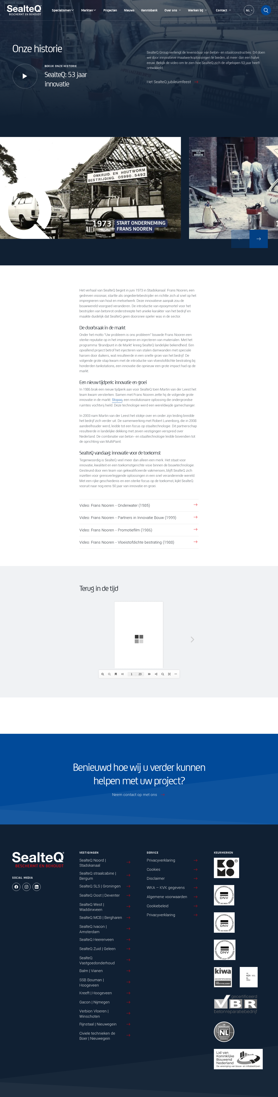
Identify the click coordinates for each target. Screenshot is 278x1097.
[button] (259, 239)
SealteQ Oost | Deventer (99, 895)
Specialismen (61, 10)
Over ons (170, 10)
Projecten (110, 10)
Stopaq (117, 400)
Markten (87, 10)
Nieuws (129, 10)
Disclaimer (156, 878)
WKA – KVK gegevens (166, 887)
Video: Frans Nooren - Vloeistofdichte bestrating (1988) (126, 542)
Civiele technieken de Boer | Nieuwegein (97, 1036)
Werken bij (195, 10)
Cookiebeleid (158, 906)
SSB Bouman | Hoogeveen (91, 983)
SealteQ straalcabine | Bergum (97, 876)
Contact (221, 10)
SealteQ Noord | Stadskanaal (92, 863)
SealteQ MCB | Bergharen (100, 917)
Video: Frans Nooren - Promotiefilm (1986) (115, 530)
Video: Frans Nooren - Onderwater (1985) (114, 505)
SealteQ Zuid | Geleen (97, 948)
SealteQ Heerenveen (96, 939)
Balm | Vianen (91, 971)
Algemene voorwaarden (167, 896)
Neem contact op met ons (134, 794)
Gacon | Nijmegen (94, 1002)
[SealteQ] (24, 10)
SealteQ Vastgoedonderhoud (97, 961)
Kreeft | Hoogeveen (95, 993)
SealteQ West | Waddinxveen (91, 907)
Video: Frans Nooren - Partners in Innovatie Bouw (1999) (127, 517)
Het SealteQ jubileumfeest (169, 81)
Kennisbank (149, 10)
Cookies (153, 869)
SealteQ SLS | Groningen (100, 886)
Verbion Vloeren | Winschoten (93, 1014)
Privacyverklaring (161, 860)
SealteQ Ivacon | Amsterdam (93, 929)
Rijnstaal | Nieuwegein (98, 1024)
